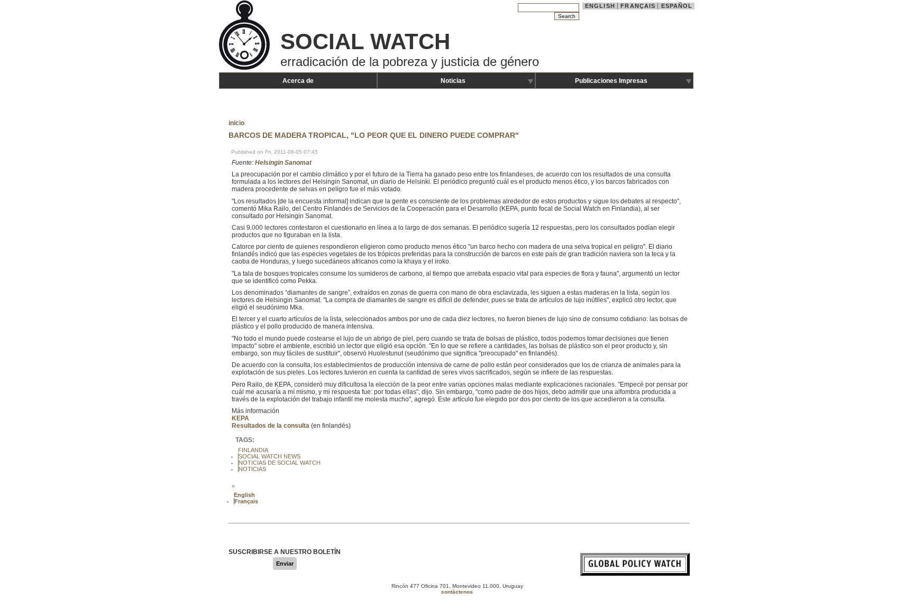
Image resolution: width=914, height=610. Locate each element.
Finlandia (253, 450)
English (600, 6)
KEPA (240, 418)
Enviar (285, 563)
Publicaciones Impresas (611, 81)
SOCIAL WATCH (365, 41)
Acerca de (298, 81)
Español (677, 6)
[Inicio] (245, 68)
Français (637, 6)
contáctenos (457, 592)
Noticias (453, 81)
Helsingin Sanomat (283, 162)
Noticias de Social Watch (280, 462)
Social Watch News (269, 456)
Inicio (236, 123)
